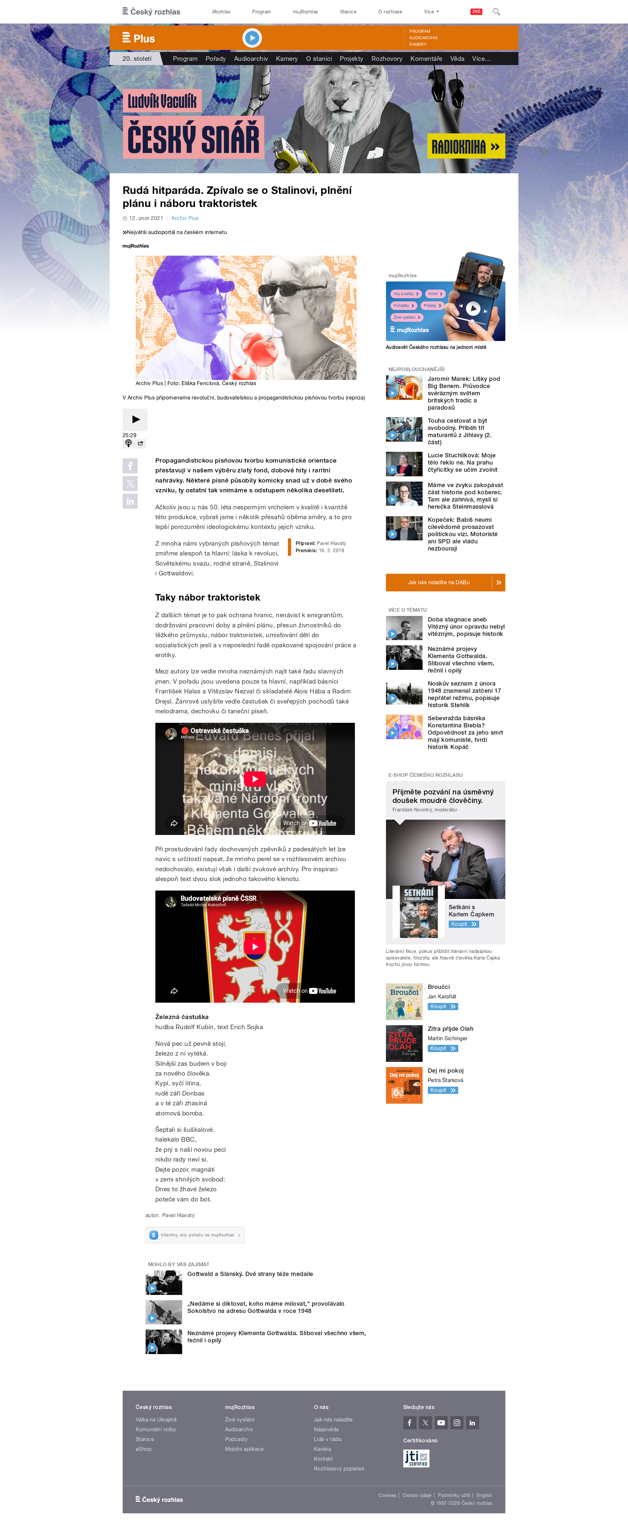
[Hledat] (496, 12)
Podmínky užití (454, 1495)
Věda (457, 58)
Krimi (433, 294)
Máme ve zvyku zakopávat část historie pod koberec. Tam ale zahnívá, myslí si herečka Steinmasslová (465, 496)
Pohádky (401, 305)
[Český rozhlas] (151, 12)
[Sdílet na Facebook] (130, 465)
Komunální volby (156, 1429)
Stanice (348, 11)
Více (481, 58)
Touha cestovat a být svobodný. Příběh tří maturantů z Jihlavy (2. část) (460, 431)
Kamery (418, 44)
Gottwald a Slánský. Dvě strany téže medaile (250, 1273)
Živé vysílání (404, 317)
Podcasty (236, 1439)
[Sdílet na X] (130, 483)
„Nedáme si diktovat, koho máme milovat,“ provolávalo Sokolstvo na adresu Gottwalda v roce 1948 (266, 1307)
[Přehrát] (135, 420)
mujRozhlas (305, 11)
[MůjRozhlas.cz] (136, 247)
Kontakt (323, 1459)
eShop (143, 1449)
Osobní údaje (417, 1495)
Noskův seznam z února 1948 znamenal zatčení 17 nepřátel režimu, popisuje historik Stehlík (464, 694)
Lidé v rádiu (328, 1439)
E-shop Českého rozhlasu (426, 775)
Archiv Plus (185, 218)
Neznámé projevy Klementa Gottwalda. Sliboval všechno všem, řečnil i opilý (461, 659)
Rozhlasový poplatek (339, 1469)
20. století (137, 58)
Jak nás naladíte (333, 1420)
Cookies (387, 1495)
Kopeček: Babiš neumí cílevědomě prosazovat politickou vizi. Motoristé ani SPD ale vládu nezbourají (462, 534)
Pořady (216, 58)
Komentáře (426, 58)
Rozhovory (387, 58)
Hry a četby (404, 294)
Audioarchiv (424, 38)
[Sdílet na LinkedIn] (130, 501)
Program (261, 11)
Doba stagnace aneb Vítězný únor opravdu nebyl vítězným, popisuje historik (466, 626)
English (484, 1495)
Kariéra (322, 1449)
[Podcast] (128, 444)
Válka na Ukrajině (156, 1420)
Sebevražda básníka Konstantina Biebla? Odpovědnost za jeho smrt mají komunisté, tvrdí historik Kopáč (465, 732)
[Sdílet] (140, 444)
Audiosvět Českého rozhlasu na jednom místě (436, 347)
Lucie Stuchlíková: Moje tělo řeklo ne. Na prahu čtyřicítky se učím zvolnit (462, 462)
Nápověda (326, 1429)
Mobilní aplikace (244, 1449)
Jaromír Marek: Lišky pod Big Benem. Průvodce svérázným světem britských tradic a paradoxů (464, 393)
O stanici (319, 58)
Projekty (352, 58)
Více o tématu (408, 610)
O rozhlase (390, 11)
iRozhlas (221, 11)
